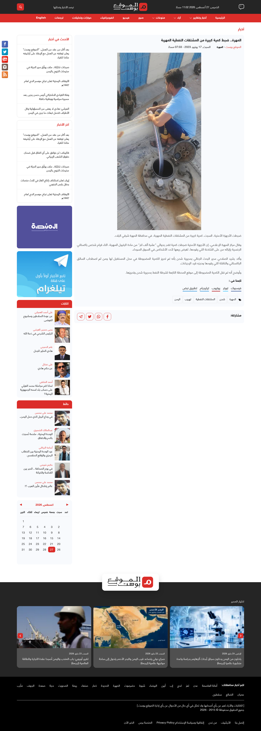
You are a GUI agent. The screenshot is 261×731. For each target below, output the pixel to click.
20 (58, 543)
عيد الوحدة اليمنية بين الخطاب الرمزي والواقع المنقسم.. (37, 453)
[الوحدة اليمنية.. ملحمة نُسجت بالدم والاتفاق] (62, 435)
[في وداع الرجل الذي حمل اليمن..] (62, 418)
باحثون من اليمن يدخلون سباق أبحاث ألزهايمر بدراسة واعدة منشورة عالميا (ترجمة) (209, 660)
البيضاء (153, 685)
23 (37, 543)
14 (58, 537)
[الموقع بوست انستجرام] (5, 67)
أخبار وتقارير (199, 18)
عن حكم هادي (45, 368)
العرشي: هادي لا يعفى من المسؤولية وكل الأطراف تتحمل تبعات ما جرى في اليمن (47, 110)
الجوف (30, 685)
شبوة (142, 685)
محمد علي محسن (44, 412)
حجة (52, 685)
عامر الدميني (46, 347)
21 (51, 543)
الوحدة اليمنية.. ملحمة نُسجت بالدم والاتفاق (37, 436)
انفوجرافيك (107, 18)
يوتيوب (216, 288)
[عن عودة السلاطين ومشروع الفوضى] (62, 317)
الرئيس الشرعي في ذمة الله (38, 333)
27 (51, 549)
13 (23, 532)
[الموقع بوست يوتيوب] (5, 59)
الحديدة (105, 685)
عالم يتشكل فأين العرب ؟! (39, 486)
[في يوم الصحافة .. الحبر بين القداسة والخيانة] (62, 470)
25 (23, 543)
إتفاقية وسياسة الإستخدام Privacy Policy (180, 722)
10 (44, 532)
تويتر (225, 288)
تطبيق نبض (190, 288)
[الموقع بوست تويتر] (5, 51)
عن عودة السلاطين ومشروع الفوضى (38, 318)
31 (23, 549)
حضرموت (129, 685)
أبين (163, 685)
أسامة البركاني (46, 447)
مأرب (20, 685)
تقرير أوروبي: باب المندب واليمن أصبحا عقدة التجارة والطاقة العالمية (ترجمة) (55, 660)
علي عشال (47, 364)
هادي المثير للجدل (43, 351)
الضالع (229, 694)
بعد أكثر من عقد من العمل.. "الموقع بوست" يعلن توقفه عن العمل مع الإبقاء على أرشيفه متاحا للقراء (46, 53)
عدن (195, 685)
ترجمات (59, 18)
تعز (187, 685)
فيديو (126, 18)
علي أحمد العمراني (44, 312)
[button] (240, 635)
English (41, 18)
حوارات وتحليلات (81, 18)
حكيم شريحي (46, 464)
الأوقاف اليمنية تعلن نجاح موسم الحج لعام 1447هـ (46, 82)
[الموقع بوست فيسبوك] (5, 44)
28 (44, 549)
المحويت (63, 685)
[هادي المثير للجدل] (62, 352)
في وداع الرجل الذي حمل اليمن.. (36, 416)
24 (30, 543)
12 (30, 532)
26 (58, 549)
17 (37, 537)
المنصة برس (145, 722)
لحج (179, 685)
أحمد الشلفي (46, 382)
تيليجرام (204, 288)
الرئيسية (220, 18)
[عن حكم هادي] (62, 369)
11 (37, 532)
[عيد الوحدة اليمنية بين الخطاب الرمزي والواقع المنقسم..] (62, 452)
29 (37, 549)
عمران (241, 694)
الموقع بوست (233, 46)
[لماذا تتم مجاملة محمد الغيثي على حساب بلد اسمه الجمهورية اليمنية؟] (62, 388)
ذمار (94, 685)
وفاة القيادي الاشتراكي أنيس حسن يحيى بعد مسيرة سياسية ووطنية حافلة (46, 96)
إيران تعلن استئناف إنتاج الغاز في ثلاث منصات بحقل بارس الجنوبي (45, 182)
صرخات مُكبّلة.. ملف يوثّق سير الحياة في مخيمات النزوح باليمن (48, 68)
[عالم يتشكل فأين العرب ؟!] (62, 487)
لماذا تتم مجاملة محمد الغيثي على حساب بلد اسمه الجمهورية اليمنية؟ (36, 390)
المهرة (116, 685)
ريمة (74, 685)
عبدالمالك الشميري (43, 430)
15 (51, 537)
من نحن (212, 722)
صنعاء (84, 685)
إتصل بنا (239, 722)
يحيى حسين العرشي (43, 329)
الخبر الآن (129, 722)
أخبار (241, 29)
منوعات (160, 18)
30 (30, 549)
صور (140, 18)
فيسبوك (236, 288)
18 (30, 537)
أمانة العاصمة (209, 685)
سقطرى (217, 694)
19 (23, 537)
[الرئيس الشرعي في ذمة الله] (62, 335)
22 (44, 543)
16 (44, 537)
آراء (179, 18)
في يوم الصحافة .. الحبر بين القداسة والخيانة (38, 470)
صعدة (42, 685)
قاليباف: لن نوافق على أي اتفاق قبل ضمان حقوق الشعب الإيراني (46, 154)
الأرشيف (226, 722)
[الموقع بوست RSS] (5, 74)
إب (171, 685)
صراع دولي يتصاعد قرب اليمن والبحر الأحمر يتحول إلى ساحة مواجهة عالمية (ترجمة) (132, 660)
